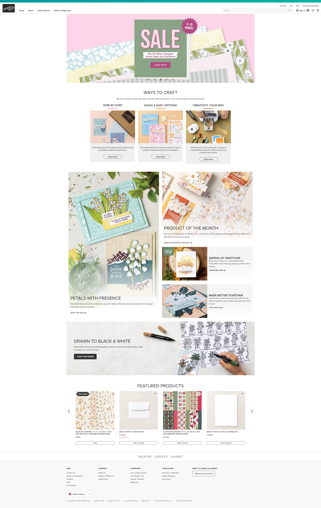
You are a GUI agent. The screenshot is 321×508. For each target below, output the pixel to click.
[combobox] (258, 10)
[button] (307, 10)
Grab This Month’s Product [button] (177, 242)
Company (102, 468)
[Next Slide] (251, 414)
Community (135, 468)
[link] (312, 10)
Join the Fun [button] (215, 307)
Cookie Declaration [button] (184, 501)
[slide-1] (161, 79)
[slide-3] (173, 79)
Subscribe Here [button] (216, 270)
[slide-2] (167, 79)
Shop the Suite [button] (77, 312)
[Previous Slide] (69, 414)
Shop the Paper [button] (85, 356)
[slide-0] (155, 79)
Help (68, 468)
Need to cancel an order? (204, 468)
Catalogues (167, 468)
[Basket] (317, 10)
